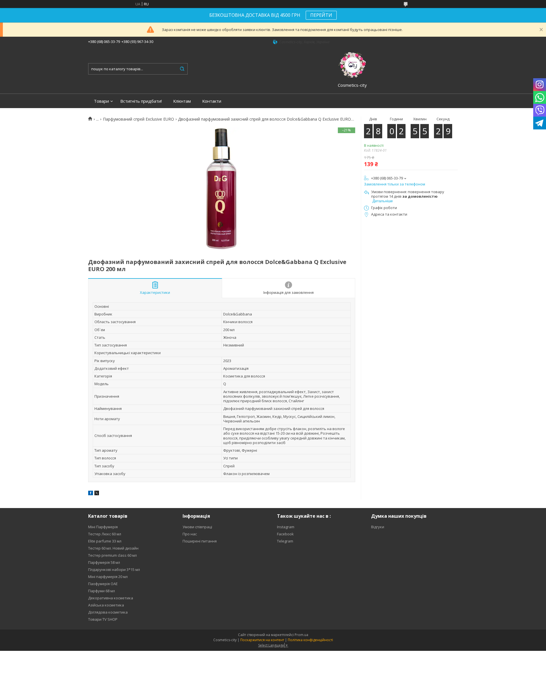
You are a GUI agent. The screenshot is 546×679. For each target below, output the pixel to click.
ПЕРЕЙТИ (321, 15)
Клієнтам (182, 101)
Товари (101, 101)
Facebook (285, 533)
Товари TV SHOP (102, 619)
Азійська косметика (106, 605)
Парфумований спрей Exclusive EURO (138, 119)
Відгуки (377, 526)
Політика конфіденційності (310, 639)
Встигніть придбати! (141, 101)
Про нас (190, 533)
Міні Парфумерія (103, 526)
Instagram (285, 526)
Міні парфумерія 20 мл (108, 576)
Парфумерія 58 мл (104, 562)
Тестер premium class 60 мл (112, 555)
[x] (96, 493)
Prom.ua (301, 634)
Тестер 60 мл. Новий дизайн (113, 548)
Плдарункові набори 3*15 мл (114, 569)
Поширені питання (200, 541)
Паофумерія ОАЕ (103, 583)
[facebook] (90, 493)
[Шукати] (182, 69)
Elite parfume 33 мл (104, 541)
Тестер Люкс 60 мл (104, 533)
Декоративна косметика (110, 597)
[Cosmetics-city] (352, 64)
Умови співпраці (197, 526)
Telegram (285, 541)
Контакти (211, 101)
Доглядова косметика (108, 612)
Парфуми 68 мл (101, 590)
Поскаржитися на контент (262, 639)
